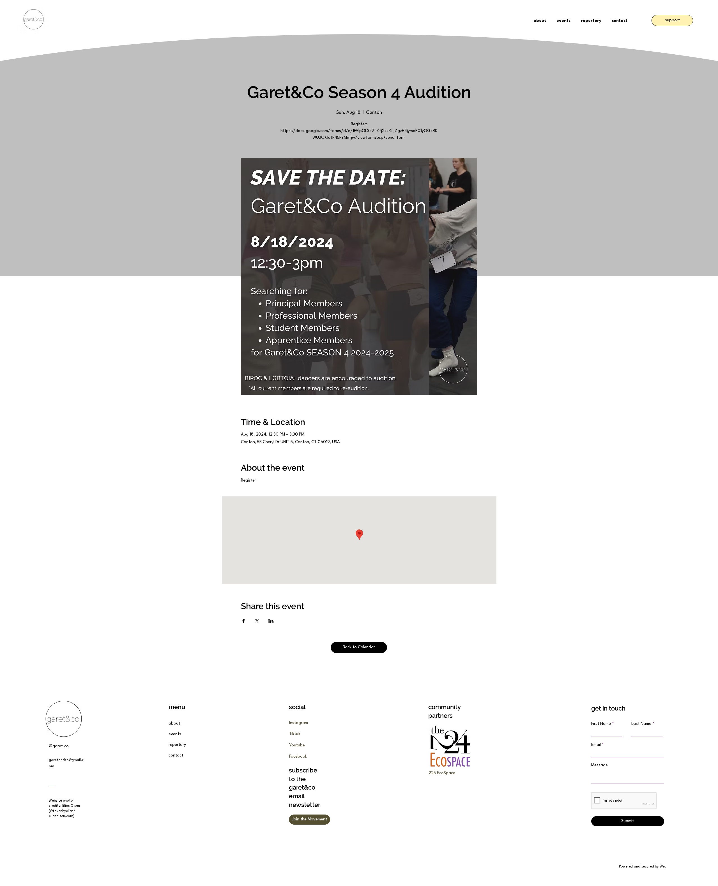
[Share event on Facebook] (243, 621)
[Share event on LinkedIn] (271, 621)
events (175, 734)
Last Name (641, 724)
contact (176, 755)
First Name (601, 724)
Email (596, 745)
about (174, 723)
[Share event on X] (257, 621)
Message (599, 765)
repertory (177, 745)
